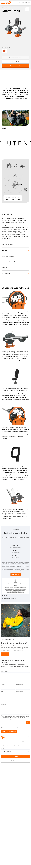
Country (2, 748)
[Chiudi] (28, 736)
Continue (15, 756)
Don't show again (15, 761)
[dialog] (15, 432)
